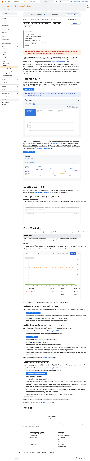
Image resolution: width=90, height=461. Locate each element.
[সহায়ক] (77, 19)
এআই (17, 9)
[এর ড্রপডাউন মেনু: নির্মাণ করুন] (21, 1)
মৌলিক (9, 9)
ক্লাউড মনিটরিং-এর (54, 143)
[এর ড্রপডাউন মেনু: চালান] (36, 9)
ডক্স (24, 1)
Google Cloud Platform (42, 452)
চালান (33, 9)
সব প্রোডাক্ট (52, 452)
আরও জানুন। (61, 53)
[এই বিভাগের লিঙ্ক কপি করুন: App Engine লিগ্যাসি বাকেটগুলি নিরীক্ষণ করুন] (61, 197)
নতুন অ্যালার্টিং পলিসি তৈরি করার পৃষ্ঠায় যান (36, 373)
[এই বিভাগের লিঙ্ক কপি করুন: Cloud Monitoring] (42, 228)
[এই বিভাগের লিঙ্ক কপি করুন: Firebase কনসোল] (41, 79)
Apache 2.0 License (75, 424)
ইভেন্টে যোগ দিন (33, 444)
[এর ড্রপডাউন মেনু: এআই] (20, 9)
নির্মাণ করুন (16, 1)
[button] (8, 22)
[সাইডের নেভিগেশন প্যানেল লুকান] (17, 458)
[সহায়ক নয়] (79, 19)
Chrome (26, 452)
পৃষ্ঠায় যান (28, 89)
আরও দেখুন (32, 1)
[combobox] (47, 1)
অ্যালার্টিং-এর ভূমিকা (46, 402)
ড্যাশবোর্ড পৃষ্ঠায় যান (32, 336)
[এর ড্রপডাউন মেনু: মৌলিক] (13, 9)
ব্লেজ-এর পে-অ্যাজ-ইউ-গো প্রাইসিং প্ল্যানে (65, 51)
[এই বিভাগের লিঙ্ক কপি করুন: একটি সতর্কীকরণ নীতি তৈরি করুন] (50, 362)
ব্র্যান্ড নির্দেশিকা (61, 444)
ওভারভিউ (4, 9)
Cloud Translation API (46, 14)
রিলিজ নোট (60, 442)
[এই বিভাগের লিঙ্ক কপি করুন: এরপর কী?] (35, 408)
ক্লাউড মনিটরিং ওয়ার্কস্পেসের (59, 331)
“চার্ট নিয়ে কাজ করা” (48, 358)
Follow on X (32, 439)
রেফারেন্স (41, 9)
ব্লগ (71, 1)
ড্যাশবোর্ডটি (58, 62)
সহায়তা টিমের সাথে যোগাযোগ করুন (65, 435)
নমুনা (47, 9)
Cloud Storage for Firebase (23, 6)
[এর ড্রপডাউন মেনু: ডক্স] (27, 1)
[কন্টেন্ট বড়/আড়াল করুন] (34, 31)
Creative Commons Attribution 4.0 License (48, 424)
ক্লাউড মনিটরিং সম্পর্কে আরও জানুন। (34, 412)
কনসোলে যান (77, 1)
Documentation (7, 6)
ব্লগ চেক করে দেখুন (33, 435)
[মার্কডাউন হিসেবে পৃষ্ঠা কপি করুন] (29, 27)
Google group (61, 439)
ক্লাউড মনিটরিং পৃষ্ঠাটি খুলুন (33, 313)
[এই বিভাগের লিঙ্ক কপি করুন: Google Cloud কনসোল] (47, 187)
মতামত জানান (76, 23)
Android (19, 452)
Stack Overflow (61, 437)
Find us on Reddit (33, 437)
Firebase (25, 19)
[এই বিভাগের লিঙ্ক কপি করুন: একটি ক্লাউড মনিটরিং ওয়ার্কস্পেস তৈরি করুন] (59, 307)
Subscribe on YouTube (35, 442)
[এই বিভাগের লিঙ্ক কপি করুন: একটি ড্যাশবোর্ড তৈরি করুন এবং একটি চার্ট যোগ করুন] (66, 325)
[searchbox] (9, 13)
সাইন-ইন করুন (85, 1)
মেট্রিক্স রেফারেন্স (41, 148)
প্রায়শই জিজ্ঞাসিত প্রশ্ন (62, 446)
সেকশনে (42, 192)
